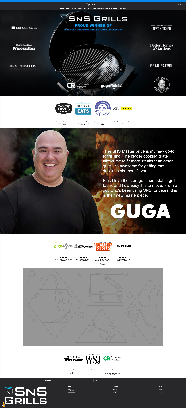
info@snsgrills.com (71, 392)
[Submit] (182, 381)
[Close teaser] (6, 401)
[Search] (178, 5)
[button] (3, 404)
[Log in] (180, 5)
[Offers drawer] (183, 5)
